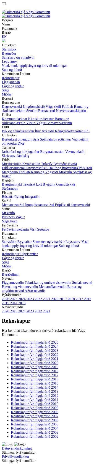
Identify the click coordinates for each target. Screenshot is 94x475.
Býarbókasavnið (65, 164)
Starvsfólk (9, 242)
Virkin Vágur (36, 123)
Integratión (32, 197)
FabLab (68, 106)
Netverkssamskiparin (71, 111)
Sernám (32, 111)
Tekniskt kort (33, 184)
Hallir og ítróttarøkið (63, 168)
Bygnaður (25, 242)
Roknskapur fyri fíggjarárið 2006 (34, 420)
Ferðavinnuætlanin (16, 229)
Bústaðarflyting (13, 197)
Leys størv (73, 242)
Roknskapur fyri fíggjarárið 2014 (34, 387)
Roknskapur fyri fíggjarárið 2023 (34, 350)
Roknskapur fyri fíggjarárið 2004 (34, 428)
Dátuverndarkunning (17, 448)
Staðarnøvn (10, 188)
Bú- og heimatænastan (18, 131)
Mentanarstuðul (13, 205)
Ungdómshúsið (34, 106)
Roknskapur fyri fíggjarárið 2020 (34, 363)
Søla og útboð (69, 246)
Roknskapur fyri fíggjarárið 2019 (34, 367)
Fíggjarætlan (29, 254)
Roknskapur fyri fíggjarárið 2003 (34, 432)
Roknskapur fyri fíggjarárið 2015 (34, 383)
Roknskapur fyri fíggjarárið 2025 (34, 342)
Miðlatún (66, 172)
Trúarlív (47, 164)
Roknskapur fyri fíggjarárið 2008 (34, 412)
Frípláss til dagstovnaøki (72, 205)
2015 (6, 303)
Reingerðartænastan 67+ (72, 131)
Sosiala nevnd (82, 282)
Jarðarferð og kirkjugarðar (21, 151)
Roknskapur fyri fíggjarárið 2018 (34, 371)
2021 (47, 299)
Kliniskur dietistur (41, 119)
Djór (21, 143)
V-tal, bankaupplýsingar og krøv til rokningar (45, 244)
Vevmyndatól (74, 151)
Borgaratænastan (52, 151)
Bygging (49, 184)
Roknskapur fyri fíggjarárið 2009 (34, 408)
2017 (80, 299)
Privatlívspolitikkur (15, 456)
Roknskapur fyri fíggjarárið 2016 (34, 379)
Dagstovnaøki (12, 106)
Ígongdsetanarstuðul (40, 205)
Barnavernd (47, 111)
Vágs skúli (54, 106)
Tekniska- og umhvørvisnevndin (48, 282)
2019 (63, 299)
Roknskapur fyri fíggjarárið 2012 (34, 395)
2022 (39, 299)
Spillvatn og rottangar (56, 139)
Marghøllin (10, 172)
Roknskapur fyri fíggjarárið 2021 (34, 359)
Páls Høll (85, 168)
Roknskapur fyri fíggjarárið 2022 (34, 355)
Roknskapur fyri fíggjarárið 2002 (34, 436)
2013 (22, 303)
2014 (14, 303)
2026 (6, 299)
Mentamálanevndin (53, 287)
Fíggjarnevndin (13, 282)
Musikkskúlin (12, 164)
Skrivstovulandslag (15, 156)
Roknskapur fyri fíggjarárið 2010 (34, 404)
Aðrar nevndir (35, 291)
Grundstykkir (65, 184)
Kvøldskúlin (31, 164)
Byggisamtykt (12, 184)
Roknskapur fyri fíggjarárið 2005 (34, 424)
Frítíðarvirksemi (14, 168)
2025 (14, 299)
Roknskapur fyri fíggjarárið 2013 (34, 391)
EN (4, 36)
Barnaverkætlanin (59, 123)
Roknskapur (11, 254)
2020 (55, 299)
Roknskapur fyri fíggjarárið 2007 (34, 416)
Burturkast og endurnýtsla (21, 139)
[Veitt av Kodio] (8, 468)
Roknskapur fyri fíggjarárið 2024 (34, 346)
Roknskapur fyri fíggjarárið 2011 (34, 400)
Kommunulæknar (15, 119)
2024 (22, 299)
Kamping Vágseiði (45, 172)
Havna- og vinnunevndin (20, 287)
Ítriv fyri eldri (45, 131)
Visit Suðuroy (40, 229)
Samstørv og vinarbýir (49, 242)
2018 (72, 299)
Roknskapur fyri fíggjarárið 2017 (34, 375)
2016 (87, 299)
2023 (30, 299)
